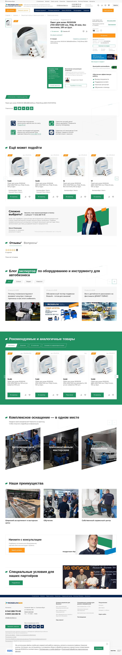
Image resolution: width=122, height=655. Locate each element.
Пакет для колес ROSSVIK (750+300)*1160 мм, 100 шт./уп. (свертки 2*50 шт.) (17, 383)
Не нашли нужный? (56, 35)
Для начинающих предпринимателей (62, 607)
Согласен (99, 648)
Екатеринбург (11, 1)
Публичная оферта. (10, 635)
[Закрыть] (107, 644)
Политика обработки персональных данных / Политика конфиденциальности (25, 639)
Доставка (101, 607)
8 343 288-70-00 (13, 611)
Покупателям (103, 602)
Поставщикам (81, 617)
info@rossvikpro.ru (10, 617)
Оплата (101, 605)
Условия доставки (95, 49)
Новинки (86, 10)
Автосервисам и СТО (83, 606)
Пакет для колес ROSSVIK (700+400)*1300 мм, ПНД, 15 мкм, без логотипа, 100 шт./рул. (74, 184)
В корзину (104, 35)
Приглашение (112, 24)
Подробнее (21, 125)
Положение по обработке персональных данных (18, 641)
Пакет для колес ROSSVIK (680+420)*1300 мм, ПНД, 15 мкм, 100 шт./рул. (46, 184)
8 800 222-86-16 (12, 614)
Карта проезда (28, 611)
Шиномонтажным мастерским (82, 609)
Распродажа (77, 10)
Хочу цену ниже (111, 20)
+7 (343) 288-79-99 (39, 215)
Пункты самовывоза (112, 49)
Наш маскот (59, 620)
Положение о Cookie (10, 637)
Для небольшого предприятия (61, 611)
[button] (116, 178)
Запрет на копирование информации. (26, 635)
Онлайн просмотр (55, 85)
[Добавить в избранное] (84, 31)
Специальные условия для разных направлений (85, 603)
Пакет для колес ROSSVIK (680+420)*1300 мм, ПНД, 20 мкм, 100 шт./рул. (102, 184)
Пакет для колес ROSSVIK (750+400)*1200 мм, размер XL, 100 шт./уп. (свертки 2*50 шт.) (75, 383)
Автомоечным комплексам (85, 613)
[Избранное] (105, 5)
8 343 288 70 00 (76, 4)
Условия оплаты (103, 49)
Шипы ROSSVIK (66, 10)
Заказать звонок (13, 626)
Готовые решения (53, 10)
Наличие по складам (104, 46)
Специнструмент (40, 10)
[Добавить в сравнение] (87, 31)
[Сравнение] (102, 5)
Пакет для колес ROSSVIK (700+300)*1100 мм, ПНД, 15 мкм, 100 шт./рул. (18, 184)
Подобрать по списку (76, 85)
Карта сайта (102, 614)
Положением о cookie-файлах (49, 649)
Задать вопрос (17, 550)
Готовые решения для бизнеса (63, 603)
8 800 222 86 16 (76, 6)
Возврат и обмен (104, 610)
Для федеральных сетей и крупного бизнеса (64, 615)
